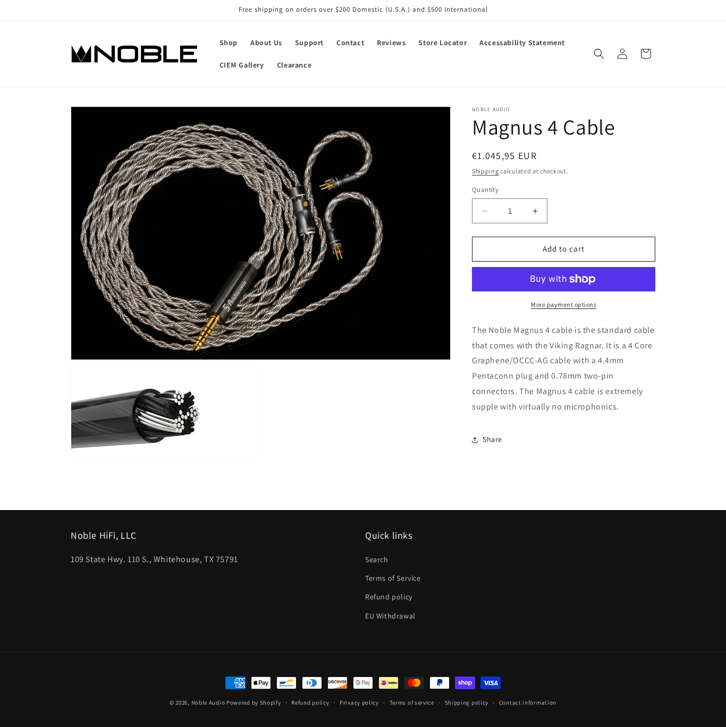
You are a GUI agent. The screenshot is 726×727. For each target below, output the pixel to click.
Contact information (527, 702)
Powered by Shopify (253, 702)
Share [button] (492, 439)
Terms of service (412, 702)
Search (377, 559)
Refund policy (388, 596)
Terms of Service (393, 578)
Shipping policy (467, 702)
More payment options (563, 304)
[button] (599, 53)
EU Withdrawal (390, 616)
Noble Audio (208, 702)
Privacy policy (359, 702)
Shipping (485, 171)
